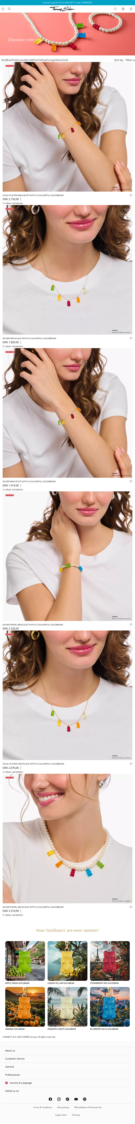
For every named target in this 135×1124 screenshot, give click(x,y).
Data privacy (63, 1107)
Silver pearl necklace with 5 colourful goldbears (33, 907)
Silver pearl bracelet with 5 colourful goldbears (33, 624)
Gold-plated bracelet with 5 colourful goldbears (33, 195)
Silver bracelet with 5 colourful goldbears (29, 481)
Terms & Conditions (42, 1107)
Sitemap (76, 1114)
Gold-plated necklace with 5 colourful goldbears (33, 764)
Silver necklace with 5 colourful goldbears (29, 338)
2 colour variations (13, 203)
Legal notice (61, 1114)
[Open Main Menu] (2, 9)
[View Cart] (131, 9)
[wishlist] (115, 9)
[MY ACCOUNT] (123, 9)
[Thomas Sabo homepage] (9, 9)
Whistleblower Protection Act (88, 1107)
